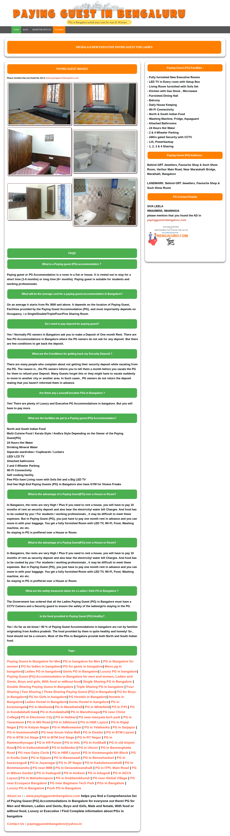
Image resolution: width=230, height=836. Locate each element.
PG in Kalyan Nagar (34, 727)
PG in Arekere (74, 773)
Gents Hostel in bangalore (89, 702)
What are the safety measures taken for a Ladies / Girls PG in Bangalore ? (72, 590)
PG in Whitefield (97, 707)
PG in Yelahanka (97, 727)
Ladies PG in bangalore (43, 671)
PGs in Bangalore (110, 783)
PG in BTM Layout (120, 732)
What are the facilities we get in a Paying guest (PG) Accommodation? (72, 418)
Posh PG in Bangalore (64, 788)
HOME (16, 30)
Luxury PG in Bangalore (25, 788)
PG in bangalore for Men (81, 661)
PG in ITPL (120, 707)
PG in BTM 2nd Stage (58, 737)
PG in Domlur (93, 732)
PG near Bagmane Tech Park (72, 783)
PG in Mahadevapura (37, 778)
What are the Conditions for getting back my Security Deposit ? (72, 353)
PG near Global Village (110, 778)
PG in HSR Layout (94, 722)
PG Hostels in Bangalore (88, 697)
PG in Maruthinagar (86, 712)
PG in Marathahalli (69, 707)
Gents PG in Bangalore (80, 671)
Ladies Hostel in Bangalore (46, 702)
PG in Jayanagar (43, 763)
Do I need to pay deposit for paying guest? (72, 323)
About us (14, 796)
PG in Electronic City (37, 717)
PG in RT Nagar (89, 737)
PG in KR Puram (49, 742)
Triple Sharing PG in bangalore (100, 687)
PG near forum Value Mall (60, 732)
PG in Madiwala (41, 707)
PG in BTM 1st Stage (23, 737)
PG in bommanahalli (22, 732)
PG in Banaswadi (67, 757)
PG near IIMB (42, 768)
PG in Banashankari (98, 757)
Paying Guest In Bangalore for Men (34, 661)
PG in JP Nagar (70, 763)
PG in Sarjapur (124, 727)
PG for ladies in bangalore (41, 666)
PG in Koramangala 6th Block (105, 752)
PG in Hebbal (65, 717)
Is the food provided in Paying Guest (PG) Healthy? (72, 616)
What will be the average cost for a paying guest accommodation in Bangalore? (72, 293)
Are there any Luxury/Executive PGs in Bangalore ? (72, 393)
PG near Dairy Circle (33, 752)
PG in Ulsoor (88, 747)
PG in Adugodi (99, 773)
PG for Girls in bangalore (48, 697)
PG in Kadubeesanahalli (103, 763)
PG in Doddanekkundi (73, 778)
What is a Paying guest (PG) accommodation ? (71, 264)
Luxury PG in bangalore (118, 671)
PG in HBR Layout (66, 752)
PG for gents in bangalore (83, 666)
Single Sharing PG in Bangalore (108, 681)
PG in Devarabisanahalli (73, 768)
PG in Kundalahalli (54, 712)
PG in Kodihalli (94, 742)
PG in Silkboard (65, 722)
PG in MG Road (39, 722)
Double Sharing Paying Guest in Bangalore (40, 687)
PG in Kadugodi (48, 773)
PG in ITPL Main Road (112, 768)
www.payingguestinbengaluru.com (62, 78)
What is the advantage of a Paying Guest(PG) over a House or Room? (72, 494)
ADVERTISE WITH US (41, 30)
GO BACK (59, 30)
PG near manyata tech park (99, 717)
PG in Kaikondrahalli (33, 747)
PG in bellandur (64, 747)
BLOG (25, 30)
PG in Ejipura (41, 757)
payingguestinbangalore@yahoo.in (54, 824)
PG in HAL (72, 742)
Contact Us (15, 824)
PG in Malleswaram (66, 727)
